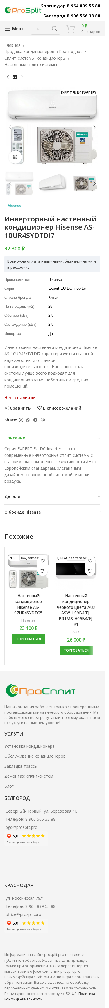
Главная (12, 45)
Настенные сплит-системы (30, 64)
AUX (76, 631)
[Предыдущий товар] (7, 77)
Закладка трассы (20, 766)
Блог (9, 786)
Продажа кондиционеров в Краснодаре (43, 51)
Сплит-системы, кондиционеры (35, 58)
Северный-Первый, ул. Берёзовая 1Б (42, 811)
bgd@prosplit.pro (21, 827)
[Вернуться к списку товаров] (14, 77)
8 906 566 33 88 (40, 819)
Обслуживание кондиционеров (35, 756)
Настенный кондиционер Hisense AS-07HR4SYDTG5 (28, 604)
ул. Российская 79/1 (25, 898)
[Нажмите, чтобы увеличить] (15, 157)
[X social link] (21, 420)
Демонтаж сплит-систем (28, 776)
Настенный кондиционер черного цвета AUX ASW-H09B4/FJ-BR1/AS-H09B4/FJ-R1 (76, 610)
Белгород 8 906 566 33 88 (71, 16)
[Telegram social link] (35, 420)
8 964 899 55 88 (40, 906)
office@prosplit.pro (23, 914)
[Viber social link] (43, 420)
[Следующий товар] (21, 77)
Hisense (28, 620)
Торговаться (28, 639)
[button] (10, 127)
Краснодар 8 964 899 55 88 (70, 5)
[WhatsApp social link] (28, 420)
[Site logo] (23, 10)
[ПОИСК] (54, 29)
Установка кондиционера (29, 746)
